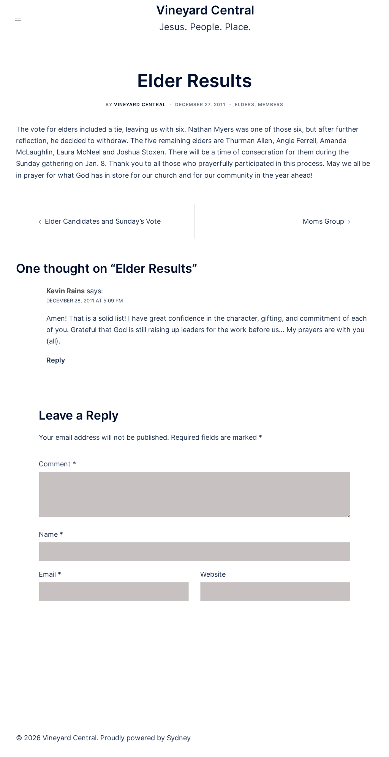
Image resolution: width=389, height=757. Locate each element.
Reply (55, 360)
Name (51, 534)
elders (245, 104)
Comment (57, 464)
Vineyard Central (205, 10)
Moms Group (323, 221)
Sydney (179, 738)
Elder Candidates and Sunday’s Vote (103, 221)
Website (213, 574)
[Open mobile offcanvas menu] (18, 18)
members (270, 104)
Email (50, 574)
